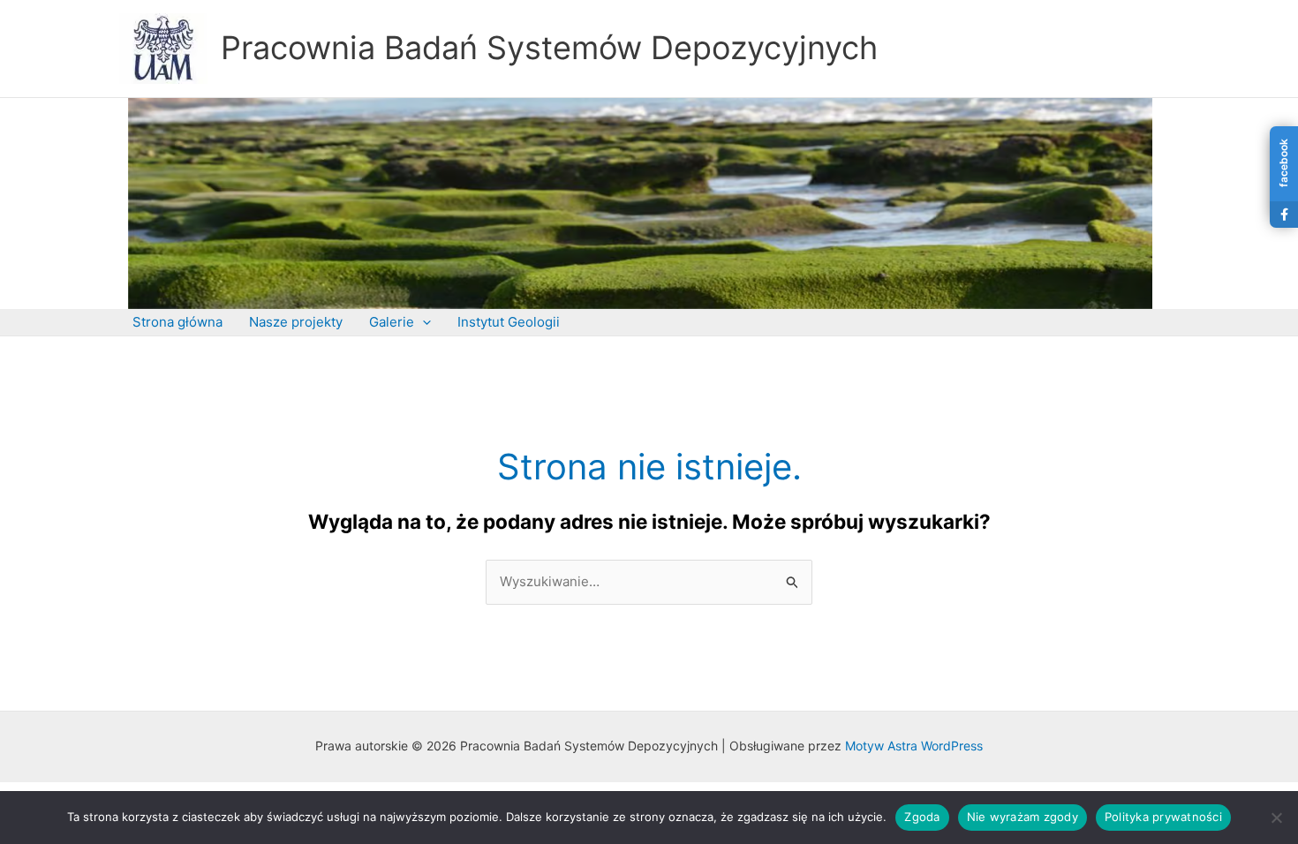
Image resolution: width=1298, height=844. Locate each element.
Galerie (391, 321)
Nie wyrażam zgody (1022, 817)
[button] (422, 322)
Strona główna (177, 321)
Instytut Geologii (508, 321)
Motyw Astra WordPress (914, 745)
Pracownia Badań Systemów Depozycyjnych (549, 47)
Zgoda (922, 817)
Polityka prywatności (1163, 817)
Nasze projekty (296, 321)
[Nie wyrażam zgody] (1276, 817)
